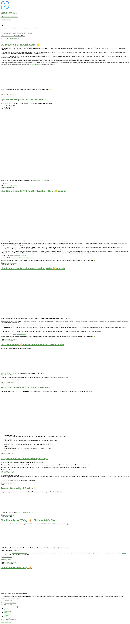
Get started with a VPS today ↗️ (41, 180)
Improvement (7, 613)
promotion (6, 615)
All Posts (6, 608)
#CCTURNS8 (12, 373)
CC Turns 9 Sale (51, 56)
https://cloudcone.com (9, 17)
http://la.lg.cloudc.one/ (11, 477)
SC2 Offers (7, 557)
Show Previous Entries (6, 604)
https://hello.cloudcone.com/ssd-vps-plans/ (23, 257)
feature (5, 612)
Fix (4, 609)
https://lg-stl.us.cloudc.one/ (19, 334)
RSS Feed (11, 38)
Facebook (32, 64)
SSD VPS (13, 391)
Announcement (7, 611)
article (5, 616)
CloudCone (9, 12)
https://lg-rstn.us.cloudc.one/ (19, 255)
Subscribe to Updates (6, 20)
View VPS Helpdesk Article (7, 472)
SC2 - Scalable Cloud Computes (19, 553)
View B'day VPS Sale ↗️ (7, 374)
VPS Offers (7, 559)
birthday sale (10, 596)
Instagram (38, 64)
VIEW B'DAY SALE (7, 600)
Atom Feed (16, 38)
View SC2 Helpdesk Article (7, 471)
